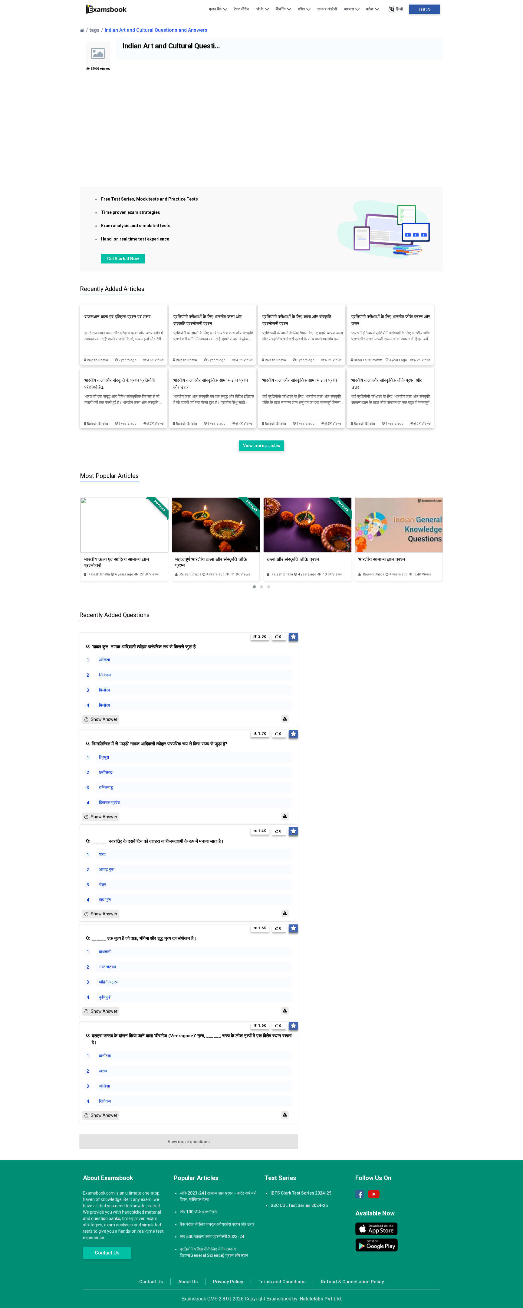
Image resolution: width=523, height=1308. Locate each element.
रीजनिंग (281, 9)
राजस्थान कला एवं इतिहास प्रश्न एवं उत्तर (117, 316)
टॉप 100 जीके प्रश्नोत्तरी (198, 1211)
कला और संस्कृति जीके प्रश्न (293, 559)
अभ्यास (349, 9)
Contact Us (107, 1253)
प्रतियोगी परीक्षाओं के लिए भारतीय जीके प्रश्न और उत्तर (390, 320)
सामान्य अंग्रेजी (327, 9)
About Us (188, 1281)
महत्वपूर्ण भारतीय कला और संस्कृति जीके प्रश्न (211, 562)
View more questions (189, 1141)
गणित (302, 9)
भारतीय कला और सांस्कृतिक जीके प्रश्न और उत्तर (386, 384)
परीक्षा (370, 9)
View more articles (261, 445)
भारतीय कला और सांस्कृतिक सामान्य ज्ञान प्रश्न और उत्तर (210, 384)
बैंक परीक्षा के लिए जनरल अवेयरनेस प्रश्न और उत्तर (217, 1224)
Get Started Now (123, 258)
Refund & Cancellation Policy (352, 1281)
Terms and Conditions (281, 1281)
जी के (260, 9)
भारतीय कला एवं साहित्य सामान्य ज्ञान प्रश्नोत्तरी (116, 562)
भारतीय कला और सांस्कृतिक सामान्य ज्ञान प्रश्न (299, 380)
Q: (141, 646)
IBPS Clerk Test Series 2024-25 (301, 1193)
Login (424, 9)
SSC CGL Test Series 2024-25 (299, 1205)
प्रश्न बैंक (215, 9)
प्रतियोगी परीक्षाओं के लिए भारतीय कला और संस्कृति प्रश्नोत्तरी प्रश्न (207, 320)
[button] (254, 587)
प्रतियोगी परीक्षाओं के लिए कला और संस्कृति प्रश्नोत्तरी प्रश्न (296, 320)
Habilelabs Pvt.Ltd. (321, 1299)
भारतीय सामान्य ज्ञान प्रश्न (381, 559)
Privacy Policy (228, 1281)
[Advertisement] (261, 132)
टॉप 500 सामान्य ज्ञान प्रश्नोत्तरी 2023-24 (212, 1236)
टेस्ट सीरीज (241, 9)
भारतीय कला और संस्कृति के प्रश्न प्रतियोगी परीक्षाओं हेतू (119, 384)
